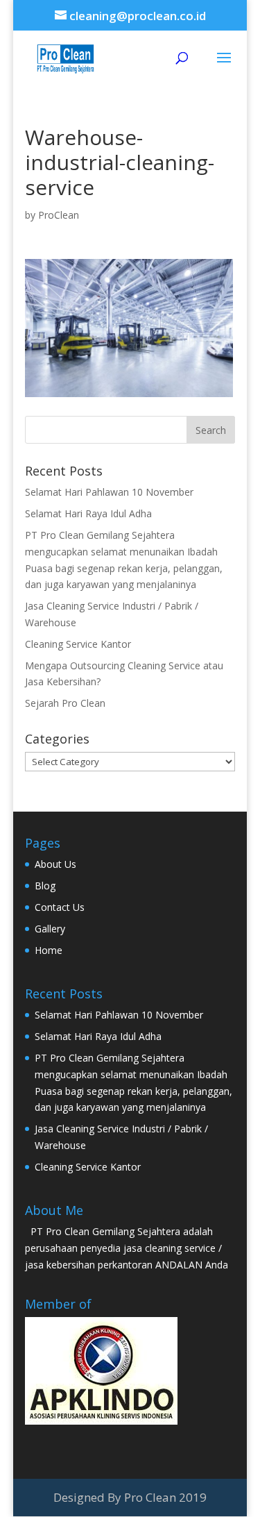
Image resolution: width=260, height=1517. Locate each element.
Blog (45, 885)
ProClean (58, 214)
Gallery (50, 928)
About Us (55, 864)
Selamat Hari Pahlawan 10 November (109, 491)
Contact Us (60, 907)
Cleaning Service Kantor (78, 644)
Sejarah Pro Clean (65, 703)
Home (48, 950)
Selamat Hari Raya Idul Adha (88, 513)
